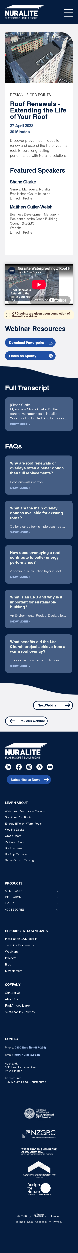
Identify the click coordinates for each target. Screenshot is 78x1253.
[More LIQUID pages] (57, 904)
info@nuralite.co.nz (27, 1054)
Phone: (25, 1047)
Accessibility (43, 1222)
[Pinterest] (39, 767)
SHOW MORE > (20, 424)
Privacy (57, 1222)
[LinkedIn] (8, 767)
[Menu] (68, 13)
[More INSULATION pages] (57, 898)
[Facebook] (19, 767)
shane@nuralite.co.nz (35, 194)
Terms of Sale (24, 1222)
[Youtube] (50, 767)
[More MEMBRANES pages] (57, 891)
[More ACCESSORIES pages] (57, 910)
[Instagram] (29, 767)
